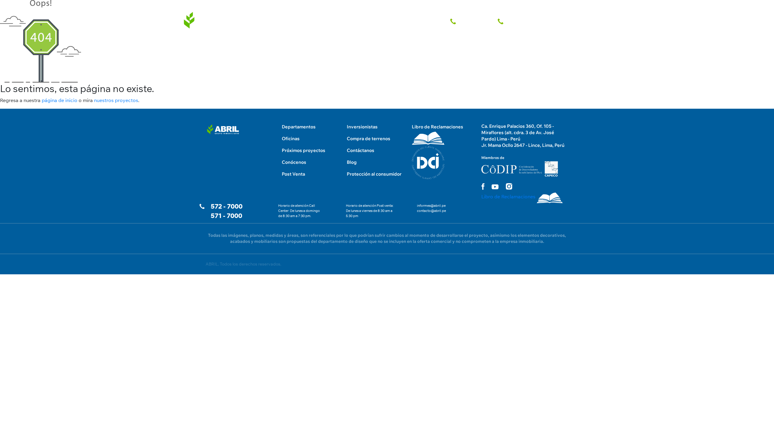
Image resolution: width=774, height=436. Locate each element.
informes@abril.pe (431, 205)
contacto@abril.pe (431, 211)
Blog (352, 162)
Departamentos (299, 126)
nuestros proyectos (116, 100)
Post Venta (293, 174)
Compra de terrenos (368, 138)
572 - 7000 (226, 206)
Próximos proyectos (303, 150)
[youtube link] (495, 186)
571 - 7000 (226, 216)
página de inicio (59, 100)
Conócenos (294, 162)
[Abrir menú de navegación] (567, 6)
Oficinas (291, 138)
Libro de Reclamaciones (437, 126)
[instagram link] (509, 186)
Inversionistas (362, 126)
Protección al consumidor (374, 174)
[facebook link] (482, 186)
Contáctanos (360, 150)
